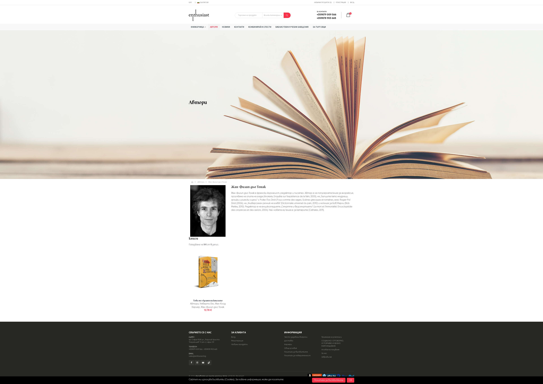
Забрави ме (326, 357)
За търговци (319, 27)
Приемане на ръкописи (331, 337)
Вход (352, 2)
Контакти (239, 27)
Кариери (288, 344)
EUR (190, 2)
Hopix (225, 376)
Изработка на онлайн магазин (209, 376)
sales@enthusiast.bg (197, 356)
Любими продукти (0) (323, 2)
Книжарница (197, 27)
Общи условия (290, 348)
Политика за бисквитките (296, 352)
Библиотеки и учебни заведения (292, 27)
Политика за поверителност (297, 355)
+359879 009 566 (195, 349)
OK (350, 380)
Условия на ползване (330, 349)
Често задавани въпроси (295, 337)
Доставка (288, 340)
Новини (226, 27)
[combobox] (248, 15)
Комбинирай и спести (259, 27)
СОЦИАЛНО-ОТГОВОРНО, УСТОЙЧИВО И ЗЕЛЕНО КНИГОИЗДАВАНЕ (332, 343)
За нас (324, 353)
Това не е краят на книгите (208, 300)
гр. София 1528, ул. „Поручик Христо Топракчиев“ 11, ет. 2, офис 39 (204, 340)
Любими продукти (239, 344)
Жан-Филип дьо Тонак (217, 182)
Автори (214, 27)
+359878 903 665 (210, 349)
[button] (350, 15)
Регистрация (341, 2)
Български (204, 2)
